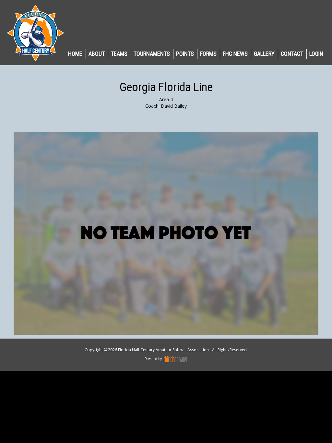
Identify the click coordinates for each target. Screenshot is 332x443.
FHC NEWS (235, 53)
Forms (208, 53)
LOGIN (316, 53)
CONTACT (292, 53)
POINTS (185, 53)
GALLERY (264, 53)
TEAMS (119, 53)
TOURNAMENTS (152, 53)
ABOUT (97, 53)
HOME (75, 53)
